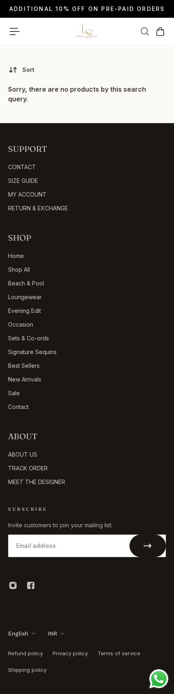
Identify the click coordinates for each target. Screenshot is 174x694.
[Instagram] (13, 585)
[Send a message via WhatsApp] (159, 679)
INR (52, 633)
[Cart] (160, 31)
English (18, 633)
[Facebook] (31, 585)
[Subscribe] (147, 546)
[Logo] (87, 31)
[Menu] (14, 31)
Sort (28, 69)
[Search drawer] (144, 31)
